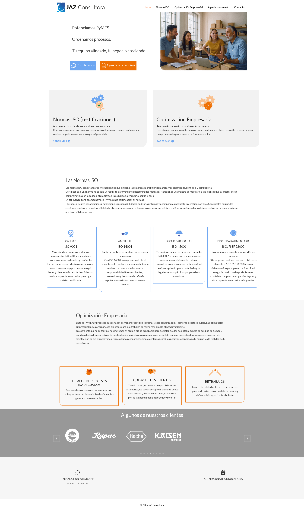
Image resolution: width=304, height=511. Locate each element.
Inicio (148, 7)
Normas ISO (162, 7)
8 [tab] (163, 453)
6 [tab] (156, 453)
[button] (56, 438)
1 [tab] (140, 453)
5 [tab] (153, 453)
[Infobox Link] (77, 478)
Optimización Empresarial (188, 7)
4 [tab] (150, 453)
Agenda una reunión (218, 7)
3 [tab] (147, 453)
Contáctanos (85, 65)
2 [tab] (144, 453)
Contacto (239, 7)
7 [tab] (160, 453)
